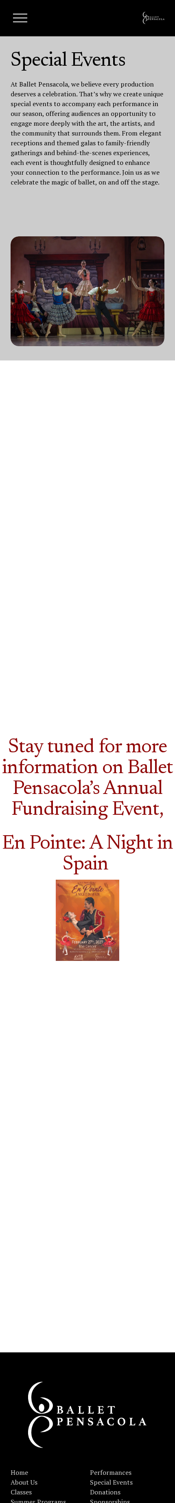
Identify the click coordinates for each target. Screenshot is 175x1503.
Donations (105, 1491)
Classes (21, 1491)
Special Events (111, 1482)
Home (19, 1472)
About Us (24, 1482)
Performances (110, 1472)
